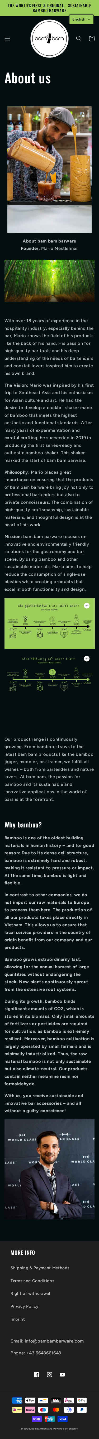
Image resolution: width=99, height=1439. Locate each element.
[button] (7, 38)
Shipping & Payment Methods (40, 1267)
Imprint (18, 1319)
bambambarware (41, 1428)
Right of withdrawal (30, 1293)
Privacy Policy (24, 1306)
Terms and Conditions (32, 1280)
